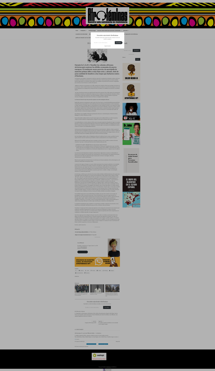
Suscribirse (118, 42)
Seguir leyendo (107, 45)
